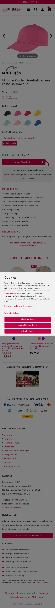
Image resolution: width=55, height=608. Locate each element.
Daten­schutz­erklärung (20, 597)
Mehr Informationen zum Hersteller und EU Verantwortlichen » (27, 244)
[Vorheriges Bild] (3, 35)
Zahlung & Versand (12, 466)
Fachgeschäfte (10, 454)
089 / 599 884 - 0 (30, 2)
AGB (34, 597)
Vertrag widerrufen (28, 593)
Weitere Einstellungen (12, 313)
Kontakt (41, 597)
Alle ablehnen (27, 331)
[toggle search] (35, 9)
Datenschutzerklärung (12, 293)
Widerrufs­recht (11, 593)
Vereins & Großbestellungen (16, 450)
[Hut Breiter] (12, 9)
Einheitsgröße (9, 143)
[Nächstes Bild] (51, 35)
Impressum (44, 593)
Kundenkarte (10, 458)
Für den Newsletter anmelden (28, 535)
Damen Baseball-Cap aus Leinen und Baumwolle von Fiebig (41, 346)
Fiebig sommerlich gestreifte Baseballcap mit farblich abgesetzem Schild (13, 347)
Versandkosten (11, 98)
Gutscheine (9, 446)
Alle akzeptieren (28, 319)
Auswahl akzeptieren (27, 325)
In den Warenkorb (22, 162)
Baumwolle (22, 221)
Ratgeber (8, 438)
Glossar (7, 462)
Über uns (8, 434)
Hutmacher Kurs (11, 442)
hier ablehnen (10, 296)
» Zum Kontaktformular (12, 507)
